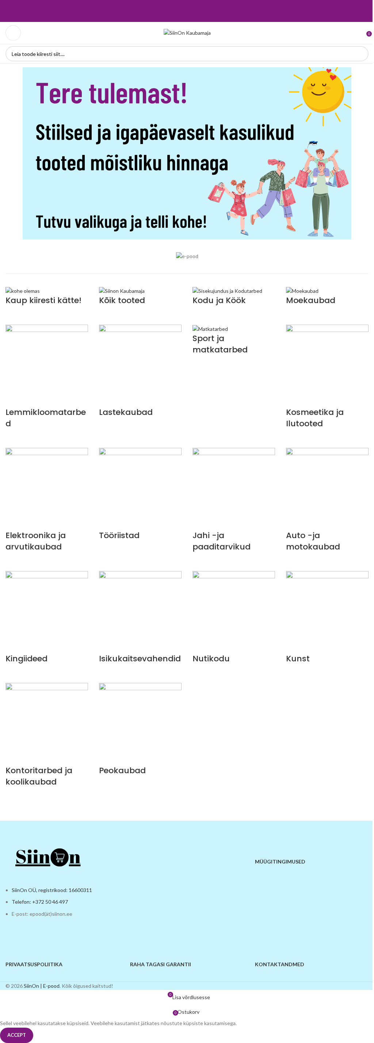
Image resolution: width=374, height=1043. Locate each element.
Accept (16, 1035)
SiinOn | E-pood (42, 986)
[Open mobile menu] (13, 33)
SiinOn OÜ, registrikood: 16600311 (52, 890)
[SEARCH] (361, 53)
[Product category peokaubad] (187, 546)
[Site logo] (187, 32)
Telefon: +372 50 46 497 (40, 902)
